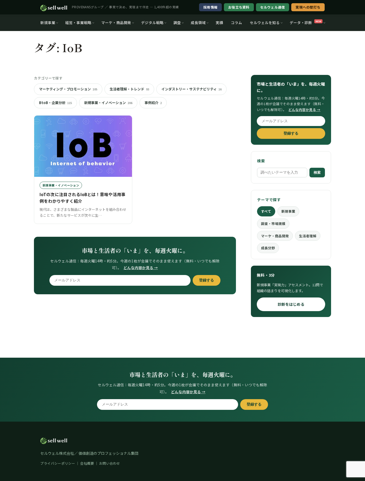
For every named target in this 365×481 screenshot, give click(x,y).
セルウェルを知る (265, 22)
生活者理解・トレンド (129, 88)
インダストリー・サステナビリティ (191, 88)
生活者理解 (307, 235)
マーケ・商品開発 (116, 22)
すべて (266, 211)
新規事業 (47, 22)
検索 (317, 172)
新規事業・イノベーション (108, 102)
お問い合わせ (109, 463)
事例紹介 (153, 102)
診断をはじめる (291, 304)
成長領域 (198, 22)
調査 (177, 22)
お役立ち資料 (239, 7)
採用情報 (210, 7)
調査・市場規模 (273, 223)
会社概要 (87, 463)
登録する (206, 280)
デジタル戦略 (152, 22)
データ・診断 (305, 22)
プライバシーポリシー (57, 463)
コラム (236, 22)
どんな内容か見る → (140, 267)
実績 (219, 22)
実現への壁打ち (308, 7)
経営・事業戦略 (78, 22)
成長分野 (268, 247)
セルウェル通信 (272, 7)
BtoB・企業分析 (55, 102)
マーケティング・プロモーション (68, 88)
